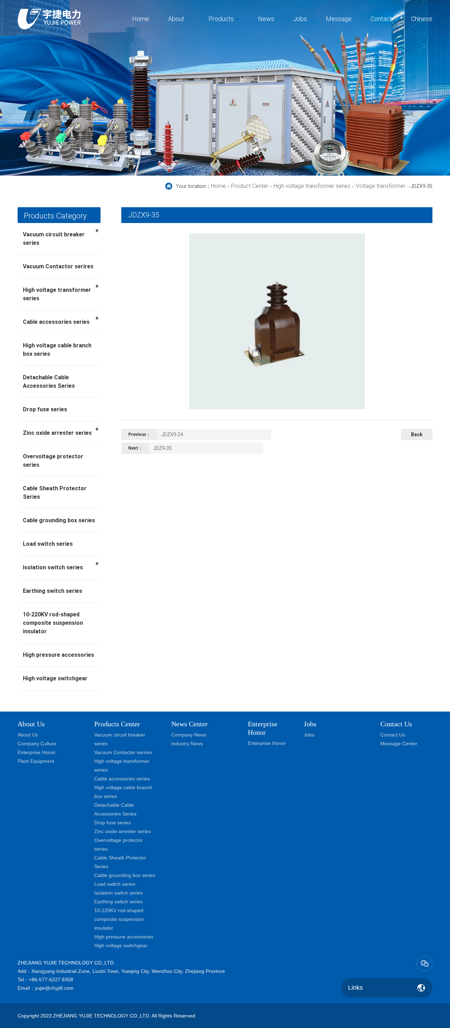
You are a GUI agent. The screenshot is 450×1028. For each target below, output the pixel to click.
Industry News (187, 743)
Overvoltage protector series (53, 460)
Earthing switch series (52, 591)
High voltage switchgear (55, 678)
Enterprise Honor (37, 752)
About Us (31, 724)
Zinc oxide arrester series (61, 431)
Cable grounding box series (59, 520)
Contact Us (392, 735)
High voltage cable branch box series (57, 349)
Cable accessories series (61, 320)
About (176, 18)
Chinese (421, 18)
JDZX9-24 (172, 434)
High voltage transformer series (312, 186)
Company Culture (37, 743)
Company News (188, 735)
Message (339, 18)
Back (417, 434)
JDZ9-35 (162, 448)
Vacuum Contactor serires (58, 266)
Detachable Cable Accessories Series (49, 381)
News (266, 18)
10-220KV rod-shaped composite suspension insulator (53, 623)
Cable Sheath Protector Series (54, 492)
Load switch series (48, 544)
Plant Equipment (36, 761)
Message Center (398, 743)
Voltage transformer (380, 186)
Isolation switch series (61, 565)
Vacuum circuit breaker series (61, 236)
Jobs (300, 18)
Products (221, 18)
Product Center (249, 186)
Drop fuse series (45, 409)
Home (140, 18)
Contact (381, 18)
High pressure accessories (58, 654)
